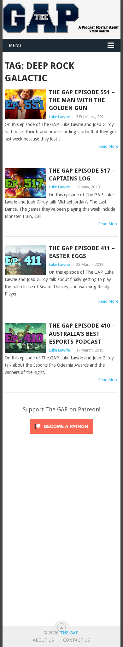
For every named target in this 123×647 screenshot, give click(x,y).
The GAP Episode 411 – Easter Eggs (82, 252)
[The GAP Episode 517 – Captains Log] (25, 183)
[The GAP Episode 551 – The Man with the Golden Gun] (25, 104)
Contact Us (76, 640)
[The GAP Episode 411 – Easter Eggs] (25, 260)
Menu (15, 45)
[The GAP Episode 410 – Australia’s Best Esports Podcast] (25, 338)
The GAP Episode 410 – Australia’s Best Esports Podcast (82, 333)
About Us (43, 640)
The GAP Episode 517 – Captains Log (82, 174)
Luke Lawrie (59, 116)
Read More (108, 146)
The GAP (69, 632)
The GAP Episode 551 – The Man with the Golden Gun (82, 100)
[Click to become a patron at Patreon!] (61, 435)
